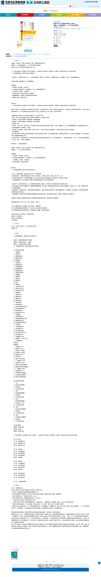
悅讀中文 (59, 21)
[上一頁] (16, 44)
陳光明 (67, 28)
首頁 (88, 6)
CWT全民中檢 (73, 28)
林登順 (63, 28)
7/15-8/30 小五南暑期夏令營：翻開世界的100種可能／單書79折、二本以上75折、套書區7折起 (30, 54)
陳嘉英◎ (79, 28)
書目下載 (91, 6)
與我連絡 (98, 6)
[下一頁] (39, 44)
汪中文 (59, 28)
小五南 (55, 21)
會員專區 (94, 6)
